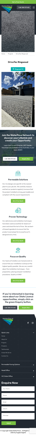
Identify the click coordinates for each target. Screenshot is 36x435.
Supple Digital (21, 432)
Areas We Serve (6, 352)
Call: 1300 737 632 (24, 7)
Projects (10, 53)
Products (4, 346)
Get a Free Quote (18, 2)
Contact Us (4, 356)
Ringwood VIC (19, 69)
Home (3, 53)
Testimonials (5, 349)
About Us (4, 339)
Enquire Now (26, 159)
